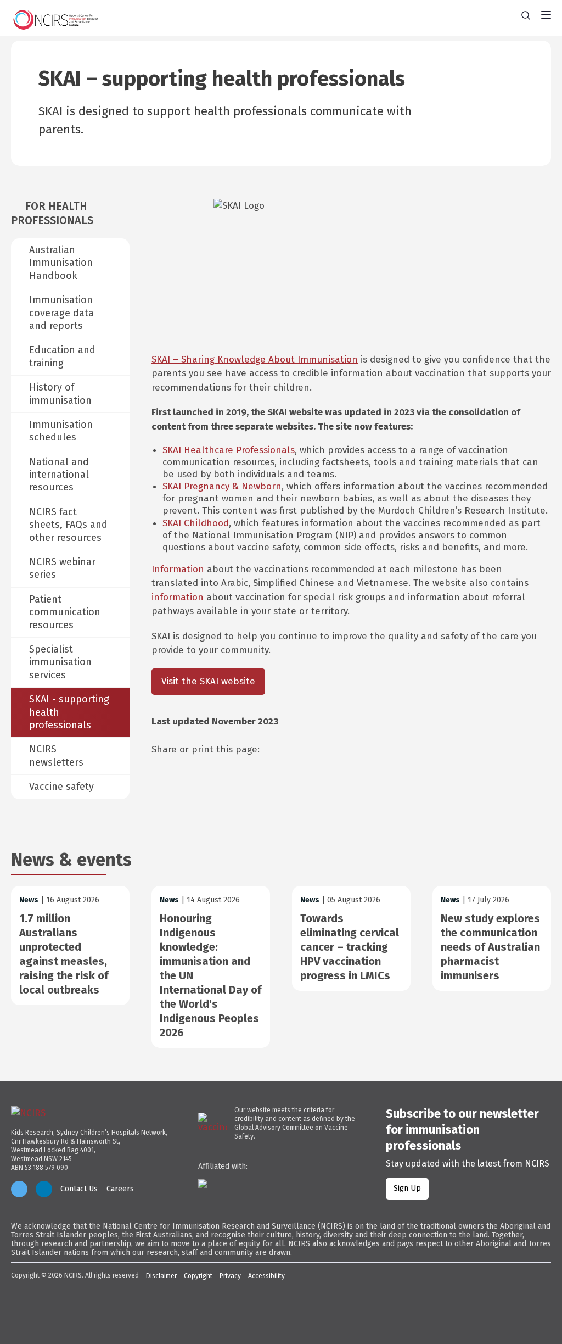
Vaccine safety (61, 786)
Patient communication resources (64, 612)
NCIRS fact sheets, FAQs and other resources (68, 525)
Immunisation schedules (61, 431)
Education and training (62, 356)
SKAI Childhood (195, 523)
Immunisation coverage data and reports (61, 313)
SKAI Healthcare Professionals (228, 450)
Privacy (230, 1276)
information (177, 597)
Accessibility (266, 1276)
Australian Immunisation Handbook (61, 263)
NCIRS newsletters (56, 755)
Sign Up (407, 1188)
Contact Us (79, 1189)
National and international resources (59, 475)
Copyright (198, 1276)
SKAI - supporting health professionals (69, 712)
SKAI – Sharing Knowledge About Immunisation (254, 359)
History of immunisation (60, 393)
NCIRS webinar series (62, 568)
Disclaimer (161, 1276)
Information (177, 569)
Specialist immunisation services (60, 662)
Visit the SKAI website (208, 681)
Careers (120, 1189)
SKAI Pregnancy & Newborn (222, 486)
